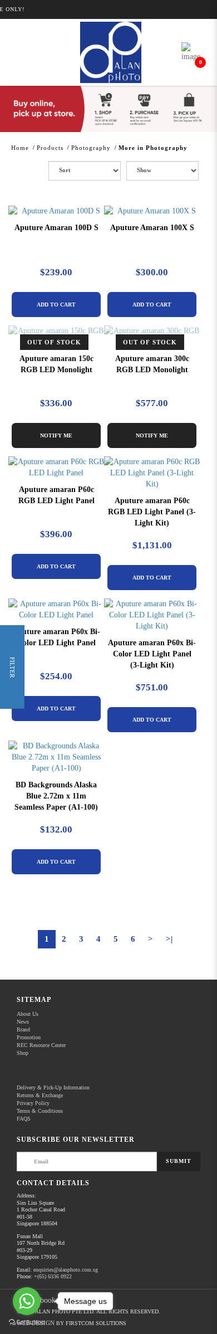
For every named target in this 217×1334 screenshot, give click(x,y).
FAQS (24, 1119)
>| (169, 938)
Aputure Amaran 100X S (152, 227)
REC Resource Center (41, 1045)
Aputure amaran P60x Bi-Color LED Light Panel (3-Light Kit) (152, 654)
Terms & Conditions (40, 1111)
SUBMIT (178, 1161)
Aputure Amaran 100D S (56, 227)
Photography (91, 147)
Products (50, 147)
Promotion (29, 1037)
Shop (22, 1053)
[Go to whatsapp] (27, 1301)
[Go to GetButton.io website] (27, 1322)
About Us (27, 1014)
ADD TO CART (56, 304)
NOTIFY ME (56, 435)
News (23, 1022)
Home (20, 147)
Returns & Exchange (40, 1095)
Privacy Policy (33, 1103)
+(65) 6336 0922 (53, 1276)
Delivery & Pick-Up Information (53, 1087)
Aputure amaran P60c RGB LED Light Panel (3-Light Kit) (152, 511)
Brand (23, 1029)
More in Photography (153, 147)
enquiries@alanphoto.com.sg (65, 1270)
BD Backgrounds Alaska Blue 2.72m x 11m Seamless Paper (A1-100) (56, 796)
